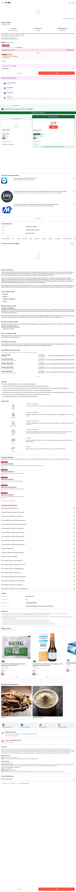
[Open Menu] (2, 2)
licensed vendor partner (7, 764)
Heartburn (5, 294)
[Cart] (73, 2)
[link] (8, 3)
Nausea (5, 301)
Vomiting (5, 296)
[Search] (69, 2)
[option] (6, 239)
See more (3, 467)
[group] (38, 10)
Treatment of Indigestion (9, 298)
